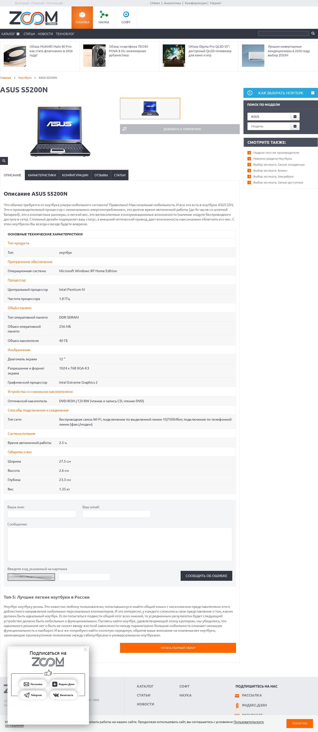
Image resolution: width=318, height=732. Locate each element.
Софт (125, 22)
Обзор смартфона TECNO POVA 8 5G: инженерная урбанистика (128, 51)
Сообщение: (17, 524)
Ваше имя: (15, 507)
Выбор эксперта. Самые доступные (278, 182)
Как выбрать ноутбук (280, 93)
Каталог (8, 34)
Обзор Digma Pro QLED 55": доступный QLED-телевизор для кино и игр (210, 51)
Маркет (215, 3)
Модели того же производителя (276, 152)
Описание (12, 175)
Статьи (29, 34)
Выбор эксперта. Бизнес (270, 170)
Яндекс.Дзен (254, 705)
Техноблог (65, 34)
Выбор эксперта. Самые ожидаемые (279, 164)
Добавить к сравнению (182, 129)
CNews (155, 3)
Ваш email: (91, 507)
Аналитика (172, 3)
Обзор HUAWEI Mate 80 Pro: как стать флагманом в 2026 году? (51, 51)
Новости (45, 34)
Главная (5, 77)
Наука (104, 22)
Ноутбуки (25, 77)
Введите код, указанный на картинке (37, 569)
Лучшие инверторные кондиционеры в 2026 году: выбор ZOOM (289, 51)
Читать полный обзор (178, 647)
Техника (82, 22)
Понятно (299, 723)
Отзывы (101, 175)
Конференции (196, 3)
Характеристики (42, 175)
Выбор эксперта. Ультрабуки (273, 176)
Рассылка (252, 695)
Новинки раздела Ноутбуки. (272, 158)
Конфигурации (75, 175)
